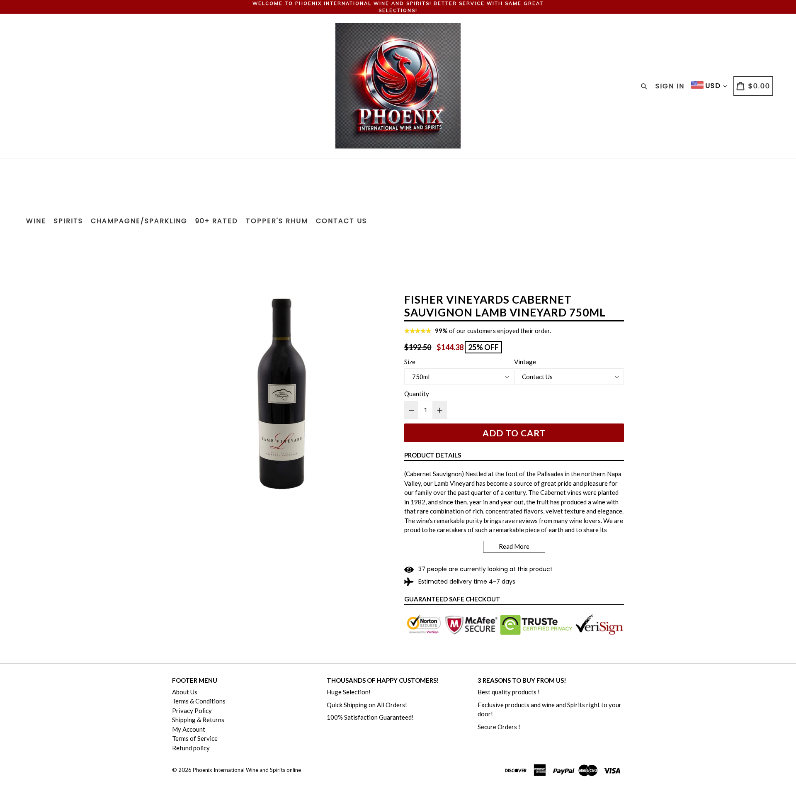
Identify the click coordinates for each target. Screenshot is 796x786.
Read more (514, 546)
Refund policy (191, 748)
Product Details (432, 455)
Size (409, 361)
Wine (36, 221)
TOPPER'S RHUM (277, 221)
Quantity (416, 393)
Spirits (68, 221)
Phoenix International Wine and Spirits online (247, 770)
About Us (184, 692)
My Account (188, 729)
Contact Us (341, 221)
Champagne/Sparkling (139, 221)
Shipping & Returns (198, 719)
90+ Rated (216, 221)
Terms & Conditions (199, 701)
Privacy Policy (192, 710)
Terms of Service (195, 738)
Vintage (525, 361)
